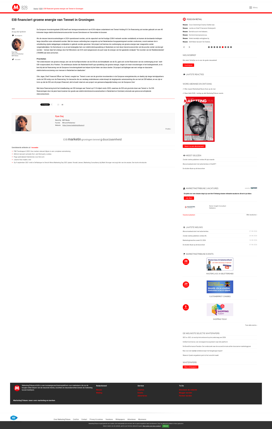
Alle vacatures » (251, 215)
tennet (96, 139)
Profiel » (168, 129)
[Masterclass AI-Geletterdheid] (220, 264)
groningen (87, 139)
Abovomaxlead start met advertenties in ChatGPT (199, 164)
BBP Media (14, 417)
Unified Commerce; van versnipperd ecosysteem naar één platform (205, 342)
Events (140, 393)
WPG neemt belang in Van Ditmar (200, 35)
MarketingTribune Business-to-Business (20, 7)
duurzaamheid (112, 139)
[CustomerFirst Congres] (220, 287)
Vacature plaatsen (189, 215)
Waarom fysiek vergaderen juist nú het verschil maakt (201, 355)
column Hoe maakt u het (22, 160)
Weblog (99, 393)
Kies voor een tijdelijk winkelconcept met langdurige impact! (202, 351)
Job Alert (189, 198)
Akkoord (165, 426)
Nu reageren (18, 35)
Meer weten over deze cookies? (152, 426)
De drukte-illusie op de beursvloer (194, 168)
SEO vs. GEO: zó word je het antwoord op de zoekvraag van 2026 (204, 337)
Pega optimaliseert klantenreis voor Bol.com (29, 157)
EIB (65, 139)
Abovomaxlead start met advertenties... (196, 231)
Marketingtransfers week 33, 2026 (194, 240)
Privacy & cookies (96, 419)
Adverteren (142, 396)
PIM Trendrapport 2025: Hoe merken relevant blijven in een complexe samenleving (42, 151)
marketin (74, 139)
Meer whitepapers (190, 367)
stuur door (58, 105)
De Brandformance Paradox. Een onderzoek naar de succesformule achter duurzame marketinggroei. (217, 346)
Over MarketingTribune (62, 419)
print (62, 105)
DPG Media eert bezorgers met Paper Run (203, 31)
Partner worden (185, 396)
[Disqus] (93, 199)
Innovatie (17, 59)
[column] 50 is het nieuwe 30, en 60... (201, 38)
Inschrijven (188, 65)
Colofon (141, 390)
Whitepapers (120, 419)
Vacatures (109, 419)
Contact (84, 419)
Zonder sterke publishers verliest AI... (195, 236)
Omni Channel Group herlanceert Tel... (201, 42)
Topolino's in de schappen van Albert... (201, 28)
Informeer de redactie (188, 390)
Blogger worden (185, 393)
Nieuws (99, 390)
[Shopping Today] (220, 309)
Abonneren (142, 419)
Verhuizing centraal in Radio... (199, 25)
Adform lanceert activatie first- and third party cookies (32, 154)
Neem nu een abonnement (194, 146)
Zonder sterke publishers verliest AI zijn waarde (198, 159)
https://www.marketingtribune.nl (73, 125)
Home (35, 9)
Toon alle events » (251, 325)
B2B (40, 9)
